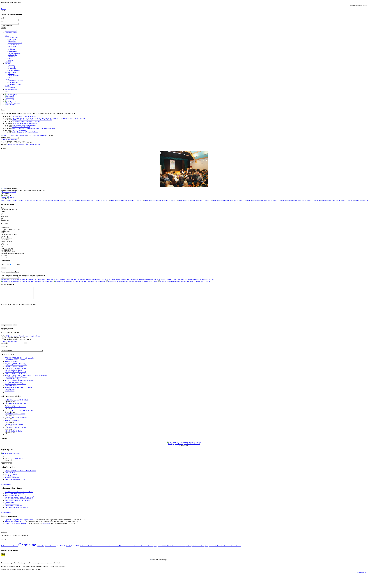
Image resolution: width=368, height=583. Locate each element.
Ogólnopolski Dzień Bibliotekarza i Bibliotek (18, 387)
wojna (209, 546)
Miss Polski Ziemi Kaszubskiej (38, 135)
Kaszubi (68, 546)
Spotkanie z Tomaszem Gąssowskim (16, 365)
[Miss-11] (65, 200)
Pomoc (10, 77)
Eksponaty (11, 74)
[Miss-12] (72, 200)
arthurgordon (46, 523)
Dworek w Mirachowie (12, 477)
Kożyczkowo (93, 546)
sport (186, 546)
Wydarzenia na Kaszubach (19, 135)
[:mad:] (80, 281)
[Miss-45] (296, 200)
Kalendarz (8, 62)
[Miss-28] (180, 200)
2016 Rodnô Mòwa (17, 458)
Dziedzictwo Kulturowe (12, 72)
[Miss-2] (9, 200)
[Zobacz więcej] (6, 484)
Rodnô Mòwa (166, 546)
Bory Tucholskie (10, 476)
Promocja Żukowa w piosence (14, 366)
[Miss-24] (153, 200)
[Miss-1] (3, 200)
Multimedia (8, 63)
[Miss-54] (357, 200)
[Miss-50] (330, 200)
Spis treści (11, 56)
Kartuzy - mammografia (12, 504)
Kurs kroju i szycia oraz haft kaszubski (24, 125)
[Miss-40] (262, 200)
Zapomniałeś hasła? (10, 31)
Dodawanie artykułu (14, 84)
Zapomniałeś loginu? (11, 32)
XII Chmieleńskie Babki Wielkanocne (16, 507)
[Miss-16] (99, 200)
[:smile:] (27, 279)
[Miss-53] (351, 200)
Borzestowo (9, 546)
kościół (87, 546)
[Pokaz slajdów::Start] (3, 188)
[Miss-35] (228, 200)
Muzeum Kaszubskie (14, 53)
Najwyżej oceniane (12, 144)
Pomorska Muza (9, 389)
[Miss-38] (249, 200)
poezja (155, 546)
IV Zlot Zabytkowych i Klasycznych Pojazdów (19, 380)
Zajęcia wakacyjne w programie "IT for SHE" (26, 121)
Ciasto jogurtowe (10, 472)
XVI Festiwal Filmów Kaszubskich (15, 372)
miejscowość (131, 546)
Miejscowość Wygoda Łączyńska (15, 479)
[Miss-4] (22, 200)
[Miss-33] (215, 200)
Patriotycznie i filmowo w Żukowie (15, 368)
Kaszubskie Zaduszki (11, 474)
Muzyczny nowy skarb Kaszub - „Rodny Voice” (19, 497)
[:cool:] (80, 279)
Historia (53, 546)
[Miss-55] (364, 200)
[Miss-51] (337, 200)
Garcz (48, 546)
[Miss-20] (126, 200)
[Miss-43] (283, 200)
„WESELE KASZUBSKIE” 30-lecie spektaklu (19, 358)
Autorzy (10, 60)
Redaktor (3, 9)
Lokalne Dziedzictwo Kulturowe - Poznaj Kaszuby (20, 471)
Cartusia (15, 546)
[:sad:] (132, 281)
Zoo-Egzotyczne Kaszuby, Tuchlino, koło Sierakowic (184, 444)
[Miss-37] (242, 200)
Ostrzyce (150, 546)
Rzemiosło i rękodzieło (15, 43)
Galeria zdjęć (12, 68)
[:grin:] (134, 279)
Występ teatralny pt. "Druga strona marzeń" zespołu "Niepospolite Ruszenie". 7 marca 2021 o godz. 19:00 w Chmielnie (48, 118)
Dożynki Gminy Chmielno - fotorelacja (24, 116)
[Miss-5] (28, 200)
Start (8, 135)
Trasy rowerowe (9, 391)
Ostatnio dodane (24, 144)
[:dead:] (184, 281)
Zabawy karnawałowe (19, 130)
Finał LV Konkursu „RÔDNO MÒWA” (17, 373)
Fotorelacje (11, 65)
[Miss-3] (15, 200)
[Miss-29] (187, 200)
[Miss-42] (276, 200)
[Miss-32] (208, 200)
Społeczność (12, 46)
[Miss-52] (344, 200)
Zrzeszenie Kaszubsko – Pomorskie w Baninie (223, 546)
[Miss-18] (112, 200)
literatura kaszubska (104, 546)
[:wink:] (187, 279)
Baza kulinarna (13, 39)
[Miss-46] (303, 200)
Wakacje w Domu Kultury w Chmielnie (24, 123)
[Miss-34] (221, 200)
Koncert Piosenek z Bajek (12, 379)
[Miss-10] (58, 200)
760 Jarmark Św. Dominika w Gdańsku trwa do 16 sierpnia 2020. (32, 120)
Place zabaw (12, 41)
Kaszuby (75, 545)
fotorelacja (41, 546)
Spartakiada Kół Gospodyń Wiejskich (16, 377)
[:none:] (27, 281)
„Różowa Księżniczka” (12, 361)
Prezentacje (11, 67)
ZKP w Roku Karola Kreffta (13, 370)
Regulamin (11, 87)
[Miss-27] (174, 200)
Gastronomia (12, 49)
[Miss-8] (46, 200)
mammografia (115, 546)
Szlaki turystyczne (13, 44)
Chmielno (27, 544)
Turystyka (204, 546)
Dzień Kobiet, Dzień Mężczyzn (14, 493)
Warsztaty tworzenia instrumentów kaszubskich (19, 492)
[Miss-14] (85, 200)
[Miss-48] (317, 200)
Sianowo (174, 546)
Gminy (10, 48)
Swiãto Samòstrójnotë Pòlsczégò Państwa (25, 132)
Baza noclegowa (13, 37)
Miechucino (123, 546)
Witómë (7, 36)
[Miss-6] (34, 200)
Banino (3, 546)
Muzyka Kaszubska (14, 70)
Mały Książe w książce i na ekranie (15, 384)
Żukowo (238, 546)
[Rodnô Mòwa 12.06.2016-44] (10, 453)
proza (159, 546)
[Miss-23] (146, 200)
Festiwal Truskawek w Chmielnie (15, 360)
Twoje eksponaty (13, 75)
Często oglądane (35, 144)
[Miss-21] (133, 200)
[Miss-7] (40, 200)
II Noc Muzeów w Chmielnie (13, 382)
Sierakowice (181, 546)
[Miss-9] (52, 200)
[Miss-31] (201, 200)
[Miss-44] (289, 200)
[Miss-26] (167, 200)
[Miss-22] (140, 200)
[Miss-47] (310, 200)
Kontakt (7, 86)
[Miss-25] (160, 200)
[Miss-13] (78, 200)
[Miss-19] (119, 200)
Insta (6, 91)
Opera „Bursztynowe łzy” (12, 495)
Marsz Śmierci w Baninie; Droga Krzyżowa (18, 500)
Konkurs (82, 546)
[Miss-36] (235, 200)
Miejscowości (12, 51)
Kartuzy (61, 545)
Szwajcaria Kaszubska (194, 546)
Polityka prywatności (11, 89)
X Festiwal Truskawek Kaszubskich (15, 363)
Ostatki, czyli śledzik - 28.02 (21, 127)
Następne (3, 197)
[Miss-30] (194, 200)
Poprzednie (12, 192)
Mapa (10, 58)
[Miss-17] (106, 200)
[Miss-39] (255, 200)
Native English (12, 55)
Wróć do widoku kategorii (9, 139)
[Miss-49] (323, 200)
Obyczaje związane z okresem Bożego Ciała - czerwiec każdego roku (33, 128)
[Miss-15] (92, 200)
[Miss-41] (269, 200)
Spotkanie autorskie (10, 385)
